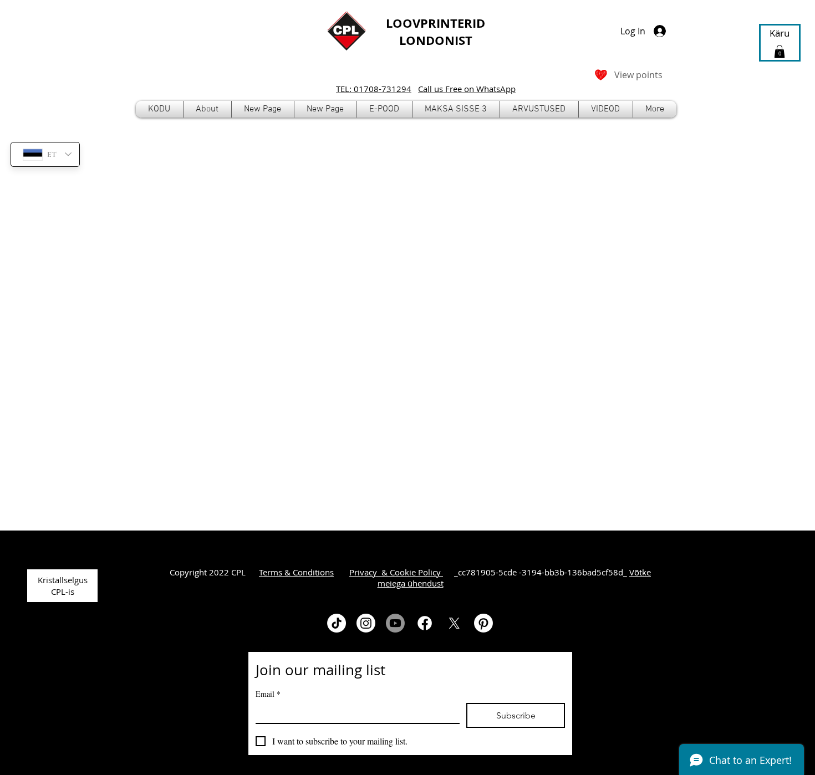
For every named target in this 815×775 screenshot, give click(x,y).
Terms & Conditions (296, 572)
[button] (384, 109)
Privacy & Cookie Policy (396, 572)
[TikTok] (336, 623)
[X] (454, 623)
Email (268, 693)
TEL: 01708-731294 (373, 88)
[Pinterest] (483, 623)
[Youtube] (395, 623)
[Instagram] (365, 623)
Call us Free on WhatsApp (467, 88)
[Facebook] (424, 623)
